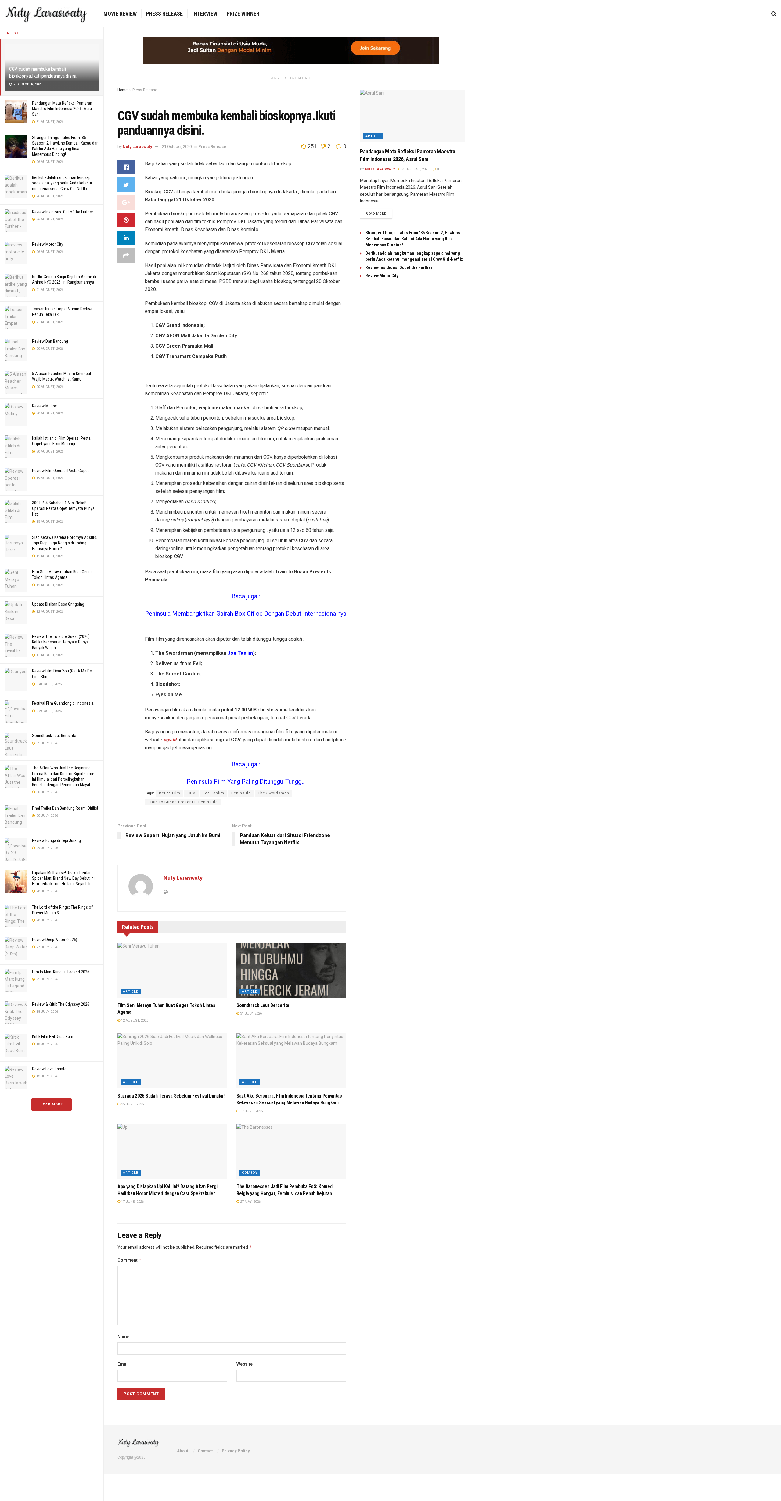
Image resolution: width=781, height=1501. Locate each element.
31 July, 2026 (250, 1014)
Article (130, 992)
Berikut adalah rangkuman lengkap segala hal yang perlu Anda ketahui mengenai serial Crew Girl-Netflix (62, 183)
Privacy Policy (236, 1451)
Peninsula (241, 793)
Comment (129, 1260)
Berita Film (169, 793)
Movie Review (120, 13)
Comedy (250, 1173)
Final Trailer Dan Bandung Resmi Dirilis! (65, 808)
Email (123, 1364)
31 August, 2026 (415, 169)
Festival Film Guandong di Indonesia (63, 703)
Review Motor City (47, 244)
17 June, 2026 (251, 1111)
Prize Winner (243, 13)
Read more (376, 214)
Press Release (164, 13)
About (182, 1451)
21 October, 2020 (177, 146)
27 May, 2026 (250, 1202)
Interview (204, 13)
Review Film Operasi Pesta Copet (60, 470)
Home (122, 90)
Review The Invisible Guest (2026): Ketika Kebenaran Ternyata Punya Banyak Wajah (61, 642)
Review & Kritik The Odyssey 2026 (60, 1004)
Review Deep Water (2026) (54, 939)
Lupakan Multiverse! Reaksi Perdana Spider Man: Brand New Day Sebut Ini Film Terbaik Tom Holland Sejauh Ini (63, 878)
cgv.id (170, 740)
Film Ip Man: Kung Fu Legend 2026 (60, 971)
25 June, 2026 (132, 1104)
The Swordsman (273, 793)
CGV (191, 793)
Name (123, 1336)
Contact (205, 1451)
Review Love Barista (49, 1068)
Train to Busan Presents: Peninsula (183, 802)
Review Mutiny (44, 405)
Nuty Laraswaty (137, 146)
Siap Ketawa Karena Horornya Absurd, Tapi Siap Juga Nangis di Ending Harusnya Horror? (64, 543)
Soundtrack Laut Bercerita (54, 735)
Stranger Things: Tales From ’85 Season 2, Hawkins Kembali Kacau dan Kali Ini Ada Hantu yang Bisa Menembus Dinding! (412, 238)
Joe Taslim (213, 793)
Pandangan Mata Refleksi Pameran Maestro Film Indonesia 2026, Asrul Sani (62, 108)
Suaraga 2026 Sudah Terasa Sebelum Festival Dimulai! (171, 1096)
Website (244, 1364)
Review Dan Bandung (50, 341)
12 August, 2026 (134, 1021)
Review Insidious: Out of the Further (62, 212)
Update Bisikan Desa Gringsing (58, 604)
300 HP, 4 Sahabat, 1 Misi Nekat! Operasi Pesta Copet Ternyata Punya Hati (63, 508)
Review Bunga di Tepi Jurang (56, 840)
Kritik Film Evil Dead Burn (52, 1036)
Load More (52, 1104)
